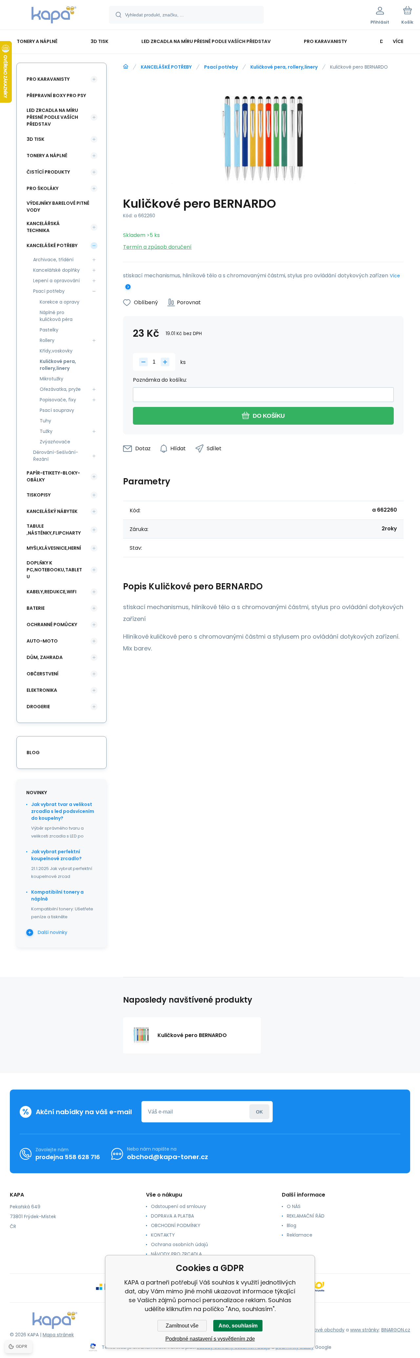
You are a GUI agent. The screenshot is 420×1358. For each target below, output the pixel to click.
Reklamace (299, 1235)
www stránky (364, 1329)
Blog (291, 1225)
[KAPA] (125, 66)
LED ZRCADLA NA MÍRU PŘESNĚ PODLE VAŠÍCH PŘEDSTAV (52, 117)
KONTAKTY (163, 1235)
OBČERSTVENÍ (42, 673)
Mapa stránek (58, 1334)
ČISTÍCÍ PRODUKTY (48, 172)
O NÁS (294, 1206)
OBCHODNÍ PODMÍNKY (175, 1225)
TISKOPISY (39, 495)
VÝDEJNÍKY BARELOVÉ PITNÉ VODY (58, 206)
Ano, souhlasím (238, 1325)
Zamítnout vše (182, 1325)
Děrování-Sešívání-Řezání (55, 455)
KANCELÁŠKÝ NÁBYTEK (52, 511)
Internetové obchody (320, 1329)
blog (33, 752)
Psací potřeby (221, 67)
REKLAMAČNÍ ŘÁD (306, 1216)
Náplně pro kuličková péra (56, 316)
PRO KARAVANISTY (48, 79)
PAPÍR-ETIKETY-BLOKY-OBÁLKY (53, 476)
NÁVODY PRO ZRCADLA (176, 1254)
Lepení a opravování (56, 280)
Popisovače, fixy (58, 399)
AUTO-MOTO (42, 641)
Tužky (46, 431)
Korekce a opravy (59, 302)
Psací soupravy (57, 410)
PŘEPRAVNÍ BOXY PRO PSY (56, 95)
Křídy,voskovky (56, 351)
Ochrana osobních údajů (179, 1244)
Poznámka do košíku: (160, 380)
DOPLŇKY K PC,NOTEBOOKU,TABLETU (54, 570)
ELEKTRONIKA (42, 690)
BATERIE (36, 608)
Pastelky (49, 330)
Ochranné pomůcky (52, 624)
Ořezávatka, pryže (60, 389)
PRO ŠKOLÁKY (42, 188)
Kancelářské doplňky (56, 270)
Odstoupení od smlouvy (178, 1206)
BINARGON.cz (395, 1329)
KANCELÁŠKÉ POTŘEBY (166, 67)
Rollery (47, 340)
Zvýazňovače (55, 441)
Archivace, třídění (53, 259)
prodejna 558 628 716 (67, 1157)
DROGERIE (38, 706)
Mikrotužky (51, 378)
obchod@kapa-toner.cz (167, 1156)
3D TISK (35, 139)
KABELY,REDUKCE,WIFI (51, 591)
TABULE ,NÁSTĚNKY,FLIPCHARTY (54, 529)
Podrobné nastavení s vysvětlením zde (210, 1339)
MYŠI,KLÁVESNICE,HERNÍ (54, 548)
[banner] (54, 16)
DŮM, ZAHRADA (45, 657)
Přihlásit (259, 1111)
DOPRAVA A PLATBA (172, 1216)
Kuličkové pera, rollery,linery (284, 67)
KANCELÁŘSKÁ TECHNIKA (43, 227)
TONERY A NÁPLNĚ (47, 155)
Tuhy (45, 420)
